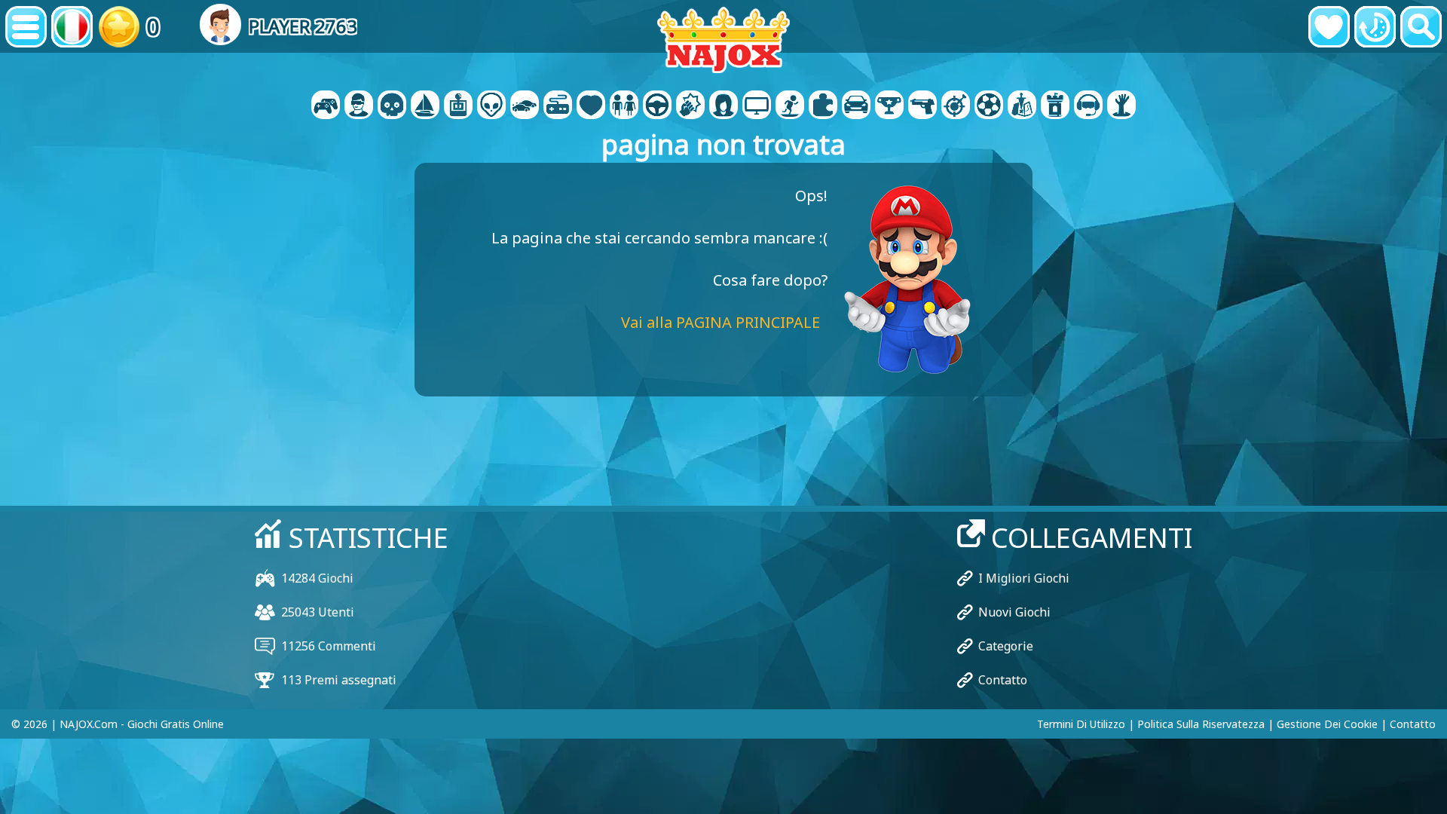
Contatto (1002, 680)
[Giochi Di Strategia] (1022, 106)
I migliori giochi (1023, 578)
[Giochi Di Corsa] (889, 106)
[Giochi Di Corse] (856, 106)
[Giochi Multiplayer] (756, 106)
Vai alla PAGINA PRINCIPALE (720, 322)
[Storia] (1375, 26)
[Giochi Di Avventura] (425, 106)
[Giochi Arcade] (458, 106)
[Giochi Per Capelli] (723, 106)
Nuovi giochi (1014, 612)
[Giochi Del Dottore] (590, 106)
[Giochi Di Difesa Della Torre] (1055, 106)
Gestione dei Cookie (1327, 724)
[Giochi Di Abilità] (955, 106)
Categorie (1005, 646)
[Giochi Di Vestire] (624, 106)
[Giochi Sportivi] (988, 106)
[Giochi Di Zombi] (1121, 106)
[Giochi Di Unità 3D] (1088, 106)
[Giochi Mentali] (491, 106)
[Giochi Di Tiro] (922, 106)
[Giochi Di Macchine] (524, 106)
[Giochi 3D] (358, 106)
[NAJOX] (723, 39)
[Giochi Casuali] (557, 106)
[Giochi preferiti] (1329, 26)
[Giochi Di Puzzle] (823, 106)
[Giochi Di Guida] (657, 106)
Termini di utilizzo (1081, 724)
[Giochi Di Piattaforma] (789, 106)
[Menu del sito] (26, 26)
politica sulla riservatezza (1201, 724)
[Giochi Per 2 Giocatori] (325, 106)
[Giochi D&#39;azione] (391, 106)
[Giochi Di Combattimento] (690, 106)
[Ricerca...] (1421, 26)
